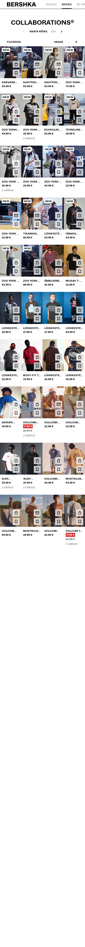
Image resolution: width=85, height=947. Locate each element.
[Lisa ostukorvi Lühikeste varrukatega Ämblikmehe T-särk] (16, 357)
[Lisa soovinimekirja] (16, 72)
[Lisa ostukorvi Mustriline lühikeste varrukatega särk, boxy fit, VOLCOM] (79, 460)
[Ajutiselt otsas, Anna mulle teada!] (37, 64)
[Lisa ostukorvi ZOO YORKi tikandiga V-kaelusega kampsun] (16, 111)
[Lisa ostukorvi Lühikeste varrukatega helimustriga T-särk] (16, 569)
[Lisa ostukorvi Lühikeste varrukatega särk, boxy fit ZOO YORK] (58, 215)
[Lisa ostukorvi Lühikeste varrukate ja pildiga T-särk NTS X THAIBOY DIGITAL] (16, 309)
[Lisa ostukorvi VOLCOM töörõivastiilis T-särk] (79, 404)
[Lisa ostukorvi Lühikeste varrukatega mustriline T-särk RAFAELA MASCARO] (58, 309)
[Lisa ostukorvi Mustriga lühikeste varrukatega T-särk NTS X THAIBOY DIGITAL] (16, 621)
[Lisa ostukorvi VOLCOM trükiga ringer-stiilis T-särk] (58, 512)
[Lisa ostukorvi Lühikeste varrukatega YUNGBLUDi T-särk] (58, 569)
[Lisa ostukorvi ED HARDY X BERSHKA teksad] (37, 569)
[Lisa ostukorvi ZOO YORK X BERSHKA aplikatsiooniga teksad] (16, 262)
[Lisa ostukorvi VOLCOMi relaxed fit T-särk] (37, 404)
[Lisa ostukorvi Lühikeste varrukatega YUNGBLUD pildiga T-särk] (79, 569)
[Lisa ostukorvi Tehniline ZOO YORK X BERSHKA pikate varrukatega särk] (79, 111)
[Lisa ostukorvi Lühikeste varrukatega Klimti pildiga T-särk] (58, 621)
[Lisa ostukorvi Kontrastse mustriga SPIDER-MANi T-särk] (37, 621)
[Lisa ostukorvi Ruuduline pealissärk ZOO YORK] (58, 111)
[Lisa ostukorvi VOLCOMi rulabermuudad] (58, 460)
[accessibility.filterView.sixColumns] (76, 41)
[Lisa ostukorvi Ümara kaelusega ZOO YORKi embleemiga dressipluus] (79, 215)
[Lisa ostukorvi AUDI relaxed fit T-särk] (16, 460)
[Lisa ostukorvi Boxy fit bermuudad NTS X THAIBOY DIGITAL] (79, 621)
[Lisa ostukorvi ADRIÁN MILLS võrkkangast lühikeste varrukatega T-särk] (16, 404)
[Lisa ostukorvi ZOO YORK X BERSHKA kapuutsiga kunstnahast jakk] (37, 262)
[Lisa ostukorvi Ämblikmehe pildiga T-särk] (58, 262)
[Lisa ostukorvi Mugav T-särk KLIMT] (79, 262)
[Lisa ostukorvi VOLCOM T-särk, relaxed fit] (79, 512)
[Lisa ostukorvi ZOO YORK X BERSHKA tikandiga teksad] (79, 64)
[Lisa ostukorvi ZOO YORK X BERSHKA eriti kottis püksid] (58, 163)
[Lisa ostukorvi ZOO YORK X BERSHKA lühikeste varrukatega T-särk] (37, 111)
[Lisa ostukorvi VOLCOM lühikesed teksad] (16, 512)
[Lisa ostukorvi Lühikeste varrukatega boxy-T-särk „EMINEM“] (58, 357)
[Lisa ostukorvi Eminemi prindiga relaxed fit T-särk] (16, 668)
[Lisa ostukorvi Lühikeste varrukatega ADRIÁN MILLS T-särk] (79, 357)
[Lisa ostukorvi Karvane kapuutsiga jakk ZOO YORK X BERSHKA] (16, 64)
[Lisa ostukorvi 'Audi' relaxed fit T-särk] (37, 460)
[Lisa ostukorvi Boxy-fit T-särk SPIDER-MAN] (37, 357)
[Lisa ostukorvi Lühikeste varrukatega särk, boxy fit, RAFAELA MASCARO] (79, 309)
